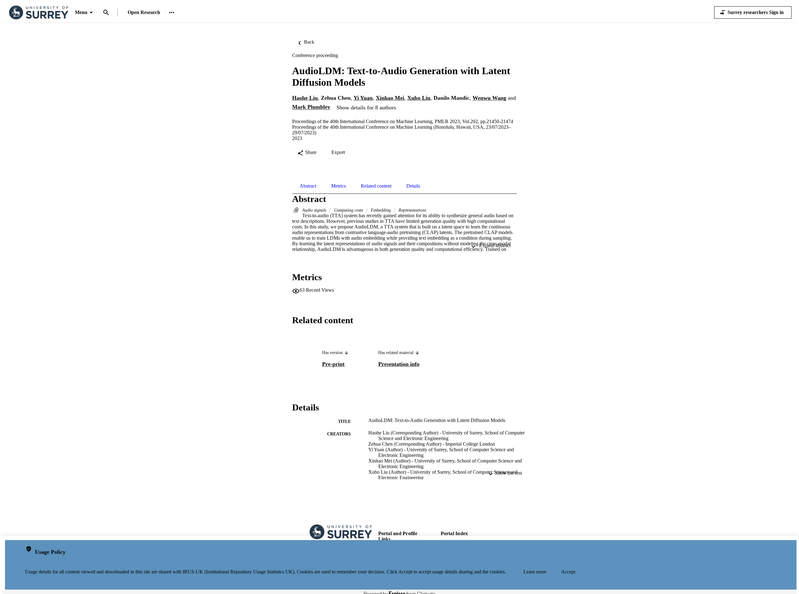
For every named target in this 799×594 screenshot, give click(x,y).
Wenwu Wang (489, 98)
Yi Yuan (363, 98)
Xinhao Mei (390, 98)
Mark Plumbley (311, 107)
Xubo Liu (418, 98)
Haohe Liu (305, 98)
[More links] (171, 12)
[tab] (308, 186)
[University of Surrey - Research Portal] (38, 13)
